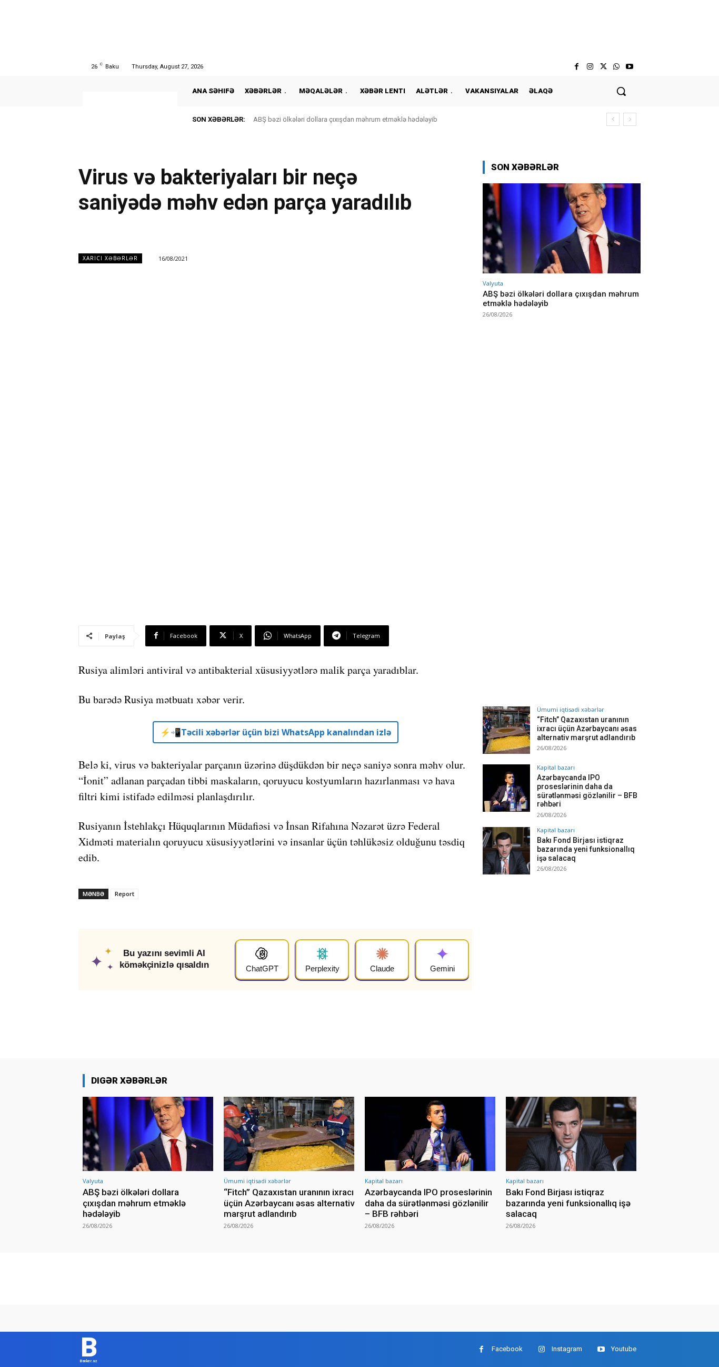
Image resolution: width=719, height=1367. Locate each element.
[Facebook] (576, 66)
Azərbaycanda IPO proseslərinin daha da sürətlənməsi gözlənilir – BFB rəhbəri (587, 790)
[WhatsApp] (616, 66)
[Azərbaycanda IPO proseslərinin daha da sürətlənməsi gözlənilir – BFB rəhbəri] (506, 788)
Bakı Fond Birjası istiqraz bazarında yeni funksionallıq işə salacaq (586, 849)
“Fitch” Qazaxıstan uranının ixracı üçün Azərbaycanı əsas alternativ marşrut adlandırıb (587, 728)
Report (124, 894)
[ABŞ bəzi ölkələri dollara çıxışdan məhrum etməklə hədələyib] (562, 228)
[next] (629, 119)
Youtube (623, 1349)
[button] (621, 91)
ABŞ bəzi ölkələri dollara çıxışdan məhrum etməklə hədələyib (345, 119)
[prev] (613, 119)
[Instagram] (589, 66)
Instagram (567, 1349)
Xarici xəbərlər (110, 258)
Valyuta (493, 283)
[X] (603, 66)
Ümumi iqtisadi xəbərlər (570, 709)
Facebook (507, 1349)
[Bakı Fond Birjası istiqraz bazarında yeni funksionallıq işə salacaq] (506, 850)
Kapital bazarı (556, 767)
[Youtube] (629, 66)
